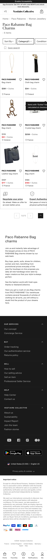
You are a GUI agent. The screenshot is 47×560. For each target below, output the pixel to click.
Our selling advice (13, 372)
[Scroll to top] (40, 215)
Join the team (11, 425)
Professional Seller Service (17, 381)
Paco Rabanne (18, 18)
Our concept (10, 329)
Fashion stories (11, 429)
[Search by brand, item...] (5, 11)
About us (8, 412)
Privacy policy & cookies (22, 471)
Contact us (9, 399)
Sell (6, 364)
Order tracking (11, 346)
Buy (6, 342)
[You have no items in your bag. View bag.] (41, 11)
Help (6, 390)
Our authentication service (17, 351)
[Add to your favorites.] (20, 79)
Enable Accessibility (23, 1)
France (6, 544)
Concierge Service (13, 333)
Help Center (10, 394)
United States (28, 544)
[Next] (30, 215)
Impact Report (11, 421)
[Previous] (16, 215)
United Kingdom (16, 544)
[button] (41, 11)
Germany (38, 544)
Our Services (11, 324)
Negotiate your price (13, 199)
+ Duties (10, 88)
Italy (26, 546)
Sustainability (10, 416)
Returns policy (11, 355)
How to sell (9, 368)
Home (5, 18)
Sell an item (10, 377)
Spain (21, 546)
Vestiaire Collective (15, 408)
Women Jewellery (37, 18)
